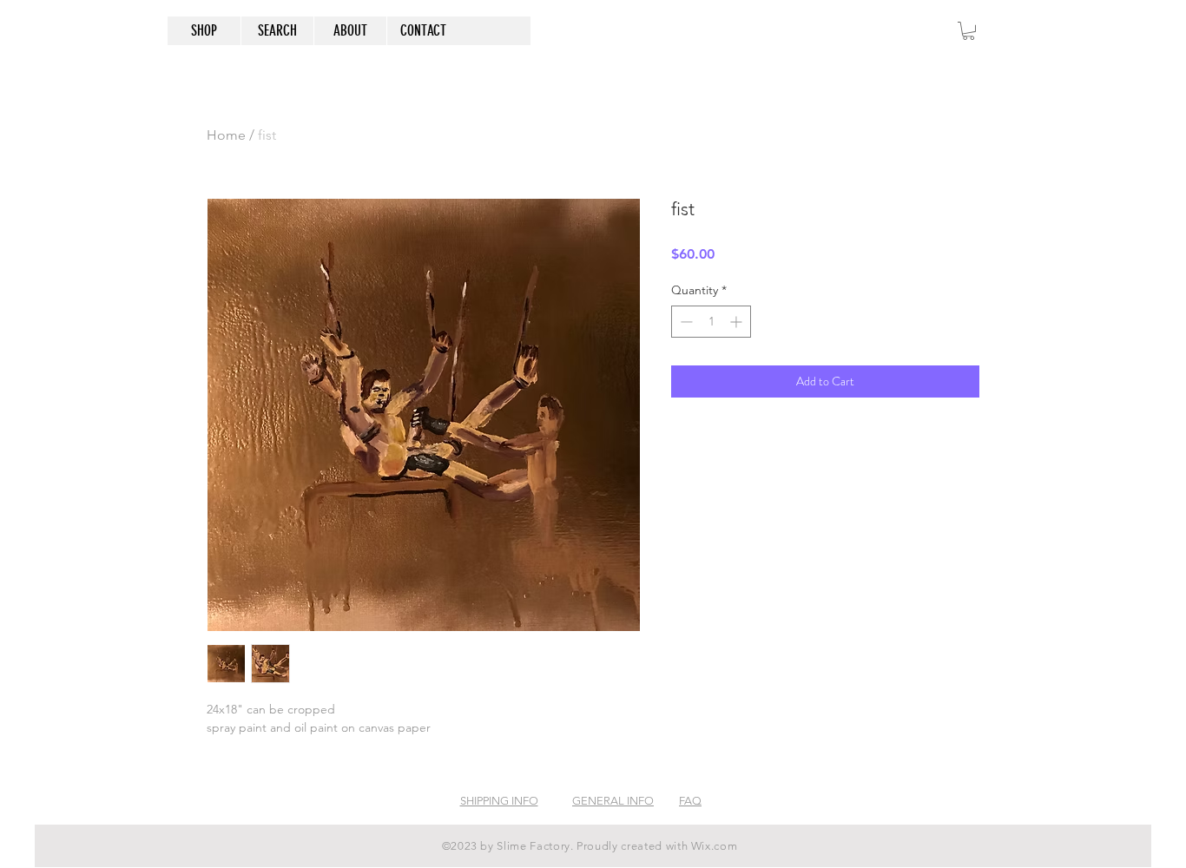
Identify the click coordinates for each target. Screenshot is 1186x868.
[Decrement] (684, 321)
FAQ (690, 800)
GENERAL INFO (613, 800)
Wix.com (714, 845)
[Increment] (737, 321)
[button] (968, 31)
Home (226, 135)
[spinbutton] (711, 321)
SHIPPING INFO (499, 800)
